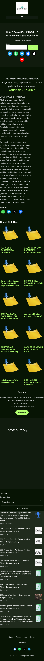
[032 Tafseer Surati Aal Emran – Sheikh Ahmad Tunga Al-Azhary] (38, 552)
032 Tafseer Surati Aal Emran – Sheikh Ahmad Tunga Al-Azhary (15, 551)
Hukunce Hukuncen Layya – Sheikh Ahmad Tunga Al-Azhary (13, 585)
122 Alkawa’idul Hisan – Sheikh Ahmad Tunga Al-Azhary (15, 596)
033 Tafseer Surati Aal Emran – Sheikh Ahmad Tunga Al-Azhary (15, 540)
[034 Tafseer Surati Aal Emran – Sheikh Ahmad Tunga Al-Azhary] (38, 531)
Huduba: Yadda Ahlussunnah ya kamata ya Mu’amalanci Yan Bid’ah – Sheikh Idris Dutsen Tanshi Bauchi (15, 573)
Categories (5, 497)
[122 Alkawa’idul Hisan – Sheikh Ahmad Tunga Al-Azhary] (38, 597)
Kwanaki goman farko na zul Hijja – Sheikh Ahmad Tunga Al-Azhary (16, 607)
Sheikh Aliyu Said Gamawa (22, 40)
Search (9, 44)
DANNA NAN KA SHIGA (22, 89)
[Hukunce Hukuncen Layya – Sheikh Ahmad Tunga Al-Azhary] (38, 587)
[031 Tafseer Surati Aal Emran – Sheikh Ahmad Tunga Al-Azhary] (38, 563)
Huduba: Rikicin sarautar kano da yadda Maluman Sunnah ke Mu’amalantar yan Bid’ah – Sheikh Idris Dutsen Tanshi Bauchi (16, 618)
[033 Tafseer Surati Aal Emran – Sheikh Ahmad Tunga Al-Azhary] (38, 541)
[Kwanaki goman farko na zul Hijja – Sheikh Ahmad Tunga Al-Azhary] (38, 608)
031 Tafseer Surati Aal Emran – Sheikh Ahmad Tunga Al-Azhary (14, 561)
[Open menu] (22, 17)
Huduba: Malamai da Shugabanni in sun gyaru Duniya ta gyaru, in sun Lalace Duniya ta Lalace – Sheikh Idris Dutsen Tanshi (15, 517)
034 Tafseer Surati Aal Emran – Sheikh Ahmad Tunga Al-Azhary (15, 530)
